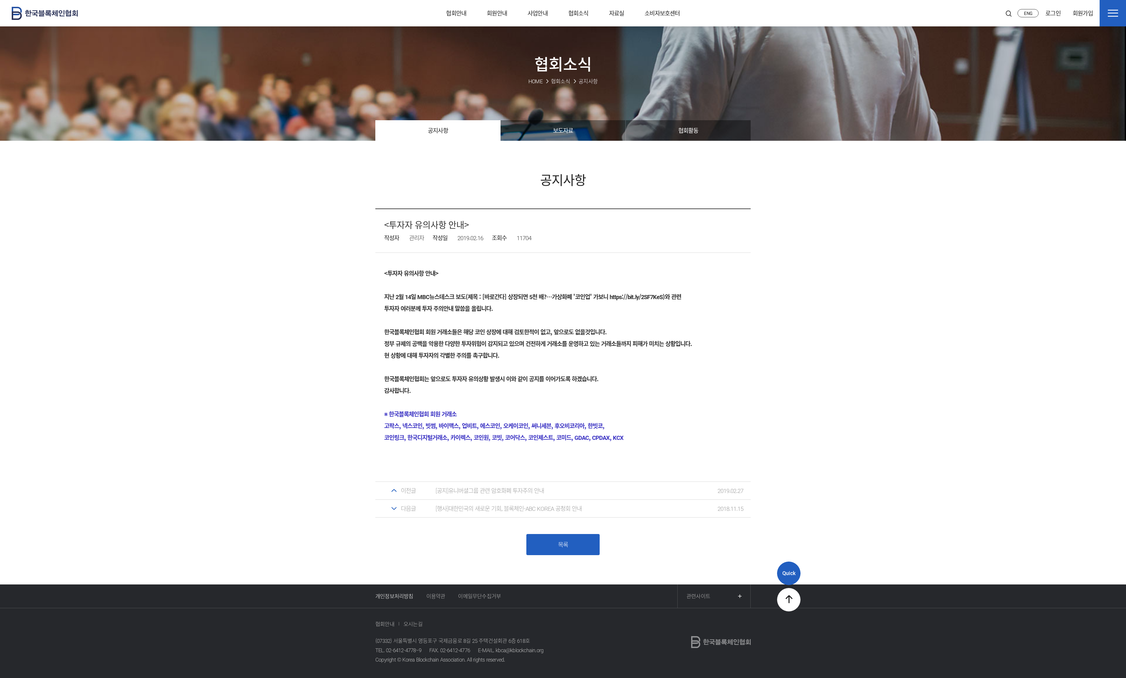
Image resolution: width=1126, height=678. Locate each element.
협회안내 (456, 13)
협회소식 (578, 13)
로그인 (1053, 13)
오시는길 (413, 624)
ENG (1028, 13)
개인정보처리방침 (394, 596)
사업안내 (538, 13)
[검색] (1009, 13)
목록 (563, 544)
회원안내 (497, 13)
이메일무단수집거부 (479, 596)
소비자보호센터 (662, 13)
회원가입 (1083, 13)
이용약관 (435, 596)
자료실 (616, 13)
